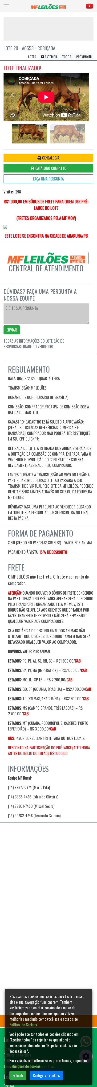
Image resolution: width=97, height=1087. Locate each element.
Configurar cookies (46, 1075)
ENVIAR (12, 330)
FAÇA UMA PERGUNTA (48, 179)
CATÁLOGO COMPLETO (50, 168)
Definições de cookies (24, 1066)
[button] (12, 95)
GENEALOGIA (50, 158)
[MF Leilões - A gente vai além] (48, 6)
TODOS (66, 56)
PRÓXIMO (82, 56)
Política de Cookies (23, 1025)
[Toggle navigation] (6, 6)
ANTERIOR (50, 56)
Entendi (17, 1075)
